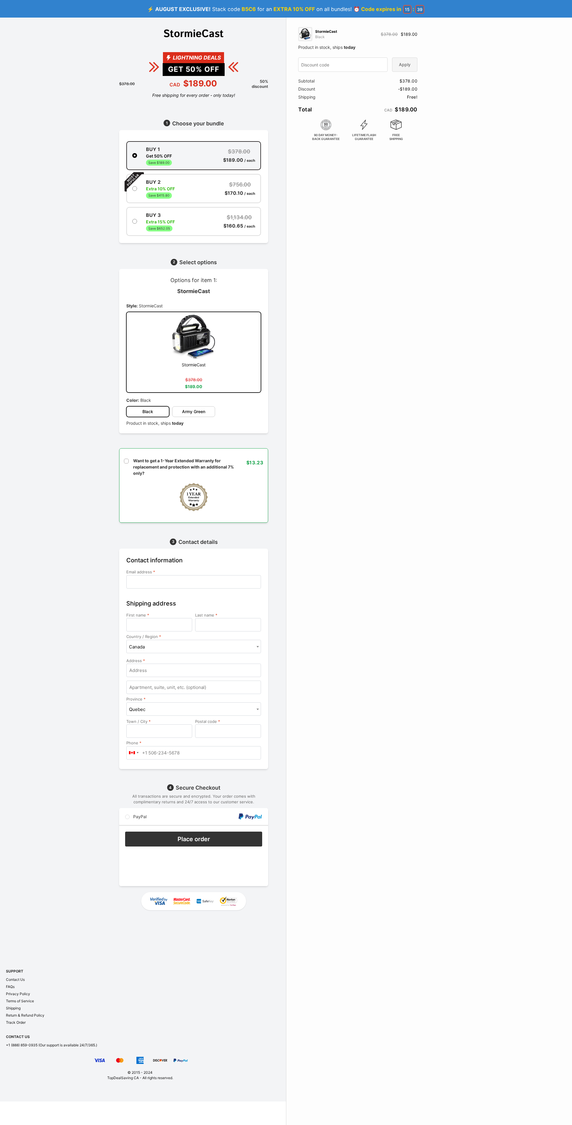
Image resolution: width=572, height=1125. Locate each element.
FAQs (10, 986)
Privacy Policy (18, 994)
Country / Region (143, 636)
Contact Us (15, 979)
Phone (134, 742)
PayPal (139, 816)
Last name (206, 615)
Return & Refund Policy (25, 1015)
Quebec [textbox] (137, 709)
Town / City (138, 721)
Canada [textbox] (137, 647)
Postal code (207, 721)
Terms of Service (20, 1001)
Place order (194, 839)
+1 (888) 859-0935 (22, 1045)
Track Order (16, 1022)
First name (137, 615)
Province (136, 699)
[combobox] (193, 646)
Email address (140, 571)
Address (135, 660)
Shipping (13, 1008)
